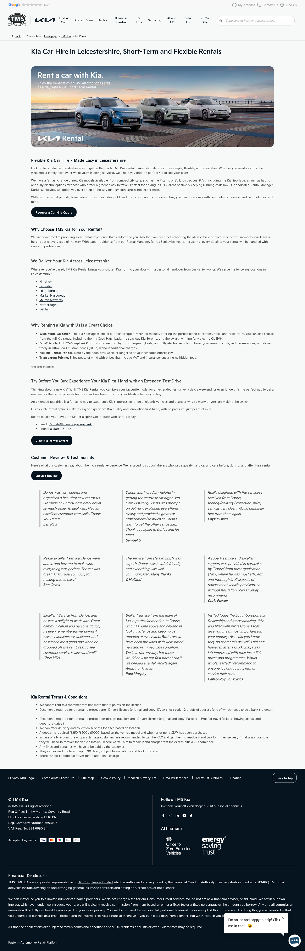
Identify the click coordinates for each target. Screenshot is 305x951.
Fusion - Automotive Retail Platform (33, 942)
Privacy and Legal (21, 778)
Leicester (45, 286)
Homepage (50, 36)
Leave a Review (46, 476)
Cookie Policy (111, 778)
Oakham (45, 309)
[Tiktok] (191, 815)
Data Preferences (175, 778)
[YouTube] (184, 815)
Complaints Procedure (58, 778)
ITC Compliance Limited (95, 882)
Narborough (48, 305)
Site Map (87, 778)
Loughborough (49, 291)
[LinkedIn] (177, 815)
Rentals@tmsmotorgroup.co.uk (70, 424)
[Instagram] (170, 815)
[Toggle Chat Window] (294, 940)
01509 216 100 (60, 429)
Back (18, 36)
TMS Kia (66, 36)
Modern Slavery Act (142, 778)
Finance (235, 778)
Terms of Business (209, 778)
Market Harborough (53, 295)
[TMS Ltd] (17, 20)
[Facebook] (163, 815)
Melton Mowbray (51, 300)
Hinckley (45, 282)
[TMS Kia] (45, 20)
